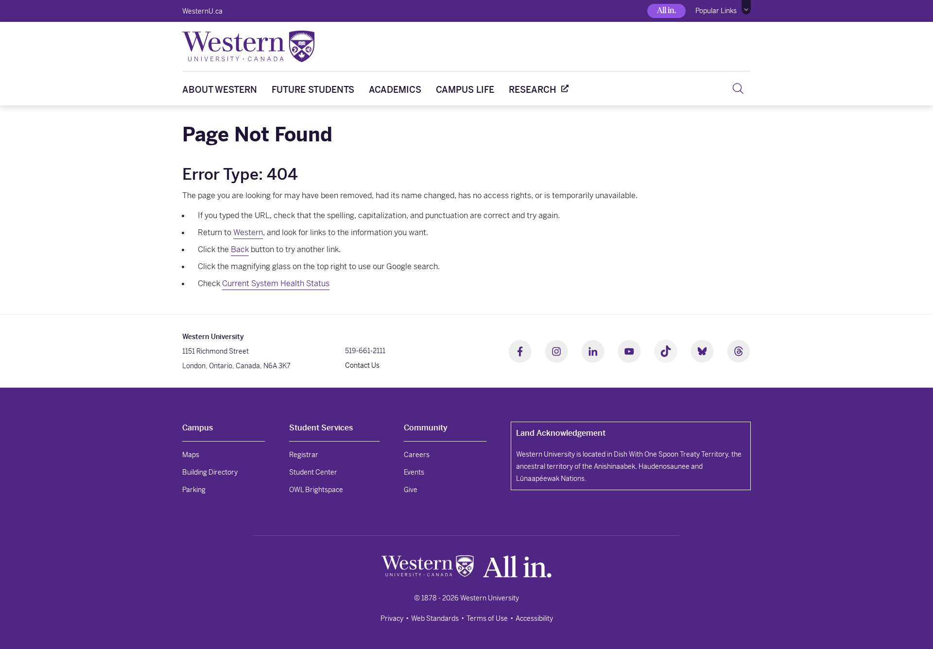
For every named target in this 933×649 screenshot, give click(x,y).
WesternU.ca (202, 11)
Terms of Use (487, 618)
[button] (746, 7)
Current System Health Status (275, 283)
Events (414, 472)
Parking (194, 489)
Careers (417, 454)
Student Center (313, 472)
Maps (190, 454)
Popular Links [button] (716, 10)
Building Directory (210, 472)
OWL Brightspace (316, 489)
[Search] (737, 88)
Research (532, 89)
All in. (666, 10)
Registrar (303, 454)
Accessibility (534, 618)
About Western (219, 89)
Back (240, 249)
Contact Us (362, 365)
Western (248, 232)
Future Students (313, 89)
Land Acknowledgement (560, 433)
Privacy (391, 618)
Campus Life (465, 89)
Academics (395, 89)
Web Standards (435, 618)
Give (410, 489)
